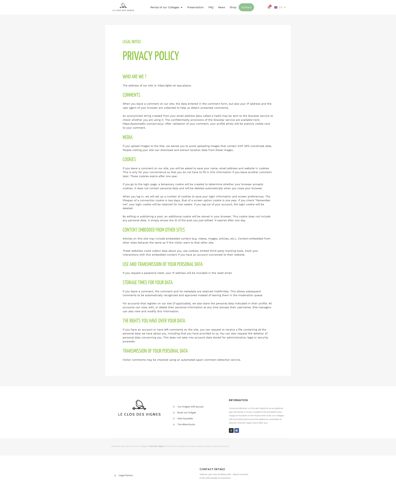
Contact (246, 7)
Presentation (195, 7)
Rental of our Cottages (164, 7)
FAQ (210, 7)
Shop (233, 7)
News (221, 7)
